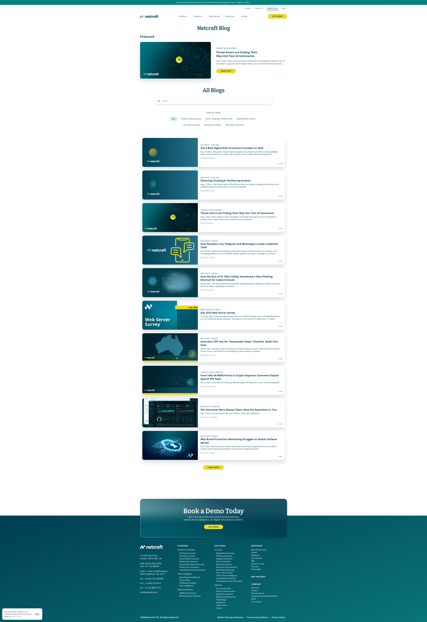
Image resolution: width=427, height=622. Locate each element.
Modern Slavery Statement (230, 617)
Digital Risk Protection (225, 553)
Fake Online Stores (224, 564)
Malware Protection (224, 559)
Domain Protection (187, 556)
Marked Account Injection (190, 596)
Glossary (255, 566)
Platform (183, 546)
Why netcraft (258, 577)
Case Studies (256, 558)
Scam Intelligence (186, 585)
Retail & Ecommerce (224, 594)
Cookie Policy (16, 616)
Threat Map (256, 569)
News (253, 599)
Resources (256, 546)
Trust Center (256, 601)
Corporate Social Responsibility (264, 596)
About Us (255, 587)
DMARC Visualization (188, 593)
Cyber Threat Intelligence (226, 575)
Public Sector (221, 605)
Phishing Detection (224, 556)
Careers (254, 590)
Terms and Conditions (257, 617)
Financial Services (223, 588)
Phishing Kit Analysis (187, 583)
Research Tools (257, 564)
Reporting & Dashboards (189, 577)
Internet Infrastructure (225, 591)
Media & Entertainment (226, 597)
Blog (253, 561)
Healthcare (220, 602)
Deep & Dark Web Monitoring (191, 564)
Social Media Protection (189, 559)
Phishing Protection (187, 553)
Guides (254, 552)
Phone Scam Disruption (189, 567)
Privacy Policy (278, 617)
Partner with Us (257, 593)
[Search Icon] (213, 101)
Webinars (255, 555)
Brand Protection (223, 561)
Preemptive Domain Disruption (192, 570)
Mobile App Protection (188, 561)
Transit (219, 608)
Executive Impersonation (226, 567)
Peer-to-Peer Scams (224, 573)
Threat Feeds (184, 580)
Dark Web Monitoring (225, 570)
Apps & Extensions (259, 550)
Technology (221, 599)
